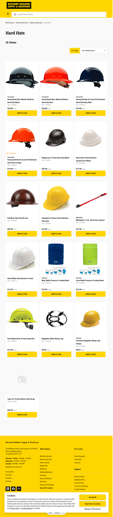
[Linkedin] (8, 489)
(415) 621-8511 (16, 451)
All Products (10, 23)
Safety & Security (22, 23)
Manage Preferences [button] (92, 509)
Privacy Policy (14, 508)
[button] (81, 489)
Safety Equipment (36, 23)
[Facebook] (13, 489)
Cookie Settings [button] (26, 508)
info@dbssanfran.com (14, 454)
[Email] (19, 489)
